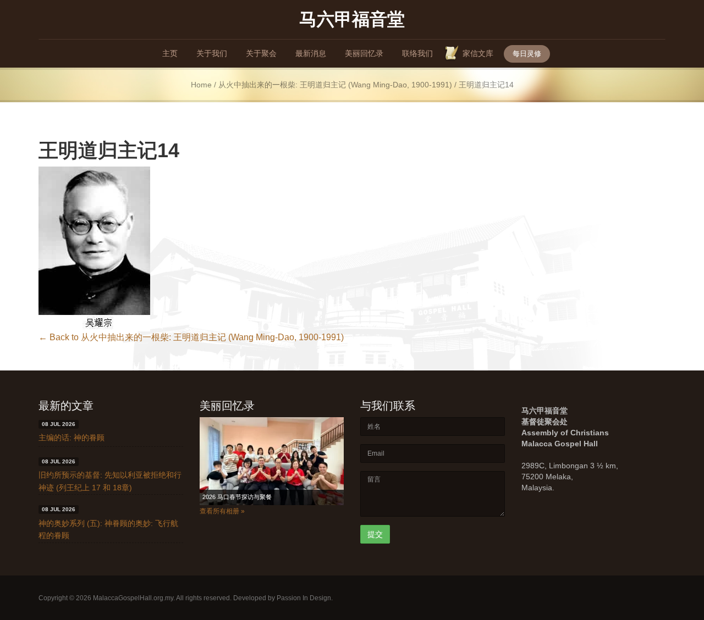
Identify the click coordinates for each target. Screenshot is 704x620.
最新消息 (310, 53)
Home (201, 85)
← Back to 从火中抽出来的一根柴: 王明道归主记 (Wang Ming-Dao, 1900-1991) (191, 337)
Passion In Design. (305, 598)
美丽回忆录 (364, 53)
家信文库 (478, 53)
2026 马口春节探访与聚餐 (237, 497)
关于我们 (211, 53)
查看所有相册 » (222, 511)
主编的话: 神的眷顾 (71, 437)
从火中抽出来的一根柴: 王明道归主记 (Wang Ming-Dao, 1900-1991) (335, 85)
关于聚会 (261, 53)
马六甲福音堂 (352, 18)
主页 (170, 53)
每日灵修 (527, 53)
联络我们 (417, 53)
